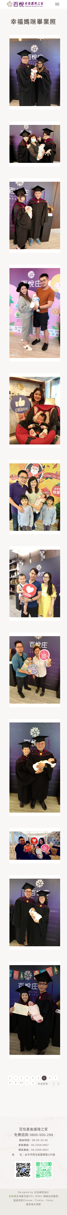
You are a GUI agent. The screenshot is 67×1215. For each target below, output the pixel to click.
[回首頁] (25, 4)
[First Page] (10, 1078)
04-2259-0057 (40, 1145)
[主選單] (57, 4)
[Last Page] (32, 1082)
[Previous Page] (15, 1078)
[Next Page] (27, 1082)
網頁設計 (44, 1192)
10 (21, 1082)
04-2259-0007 (40, 1149)
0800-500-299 (41, 1135)
